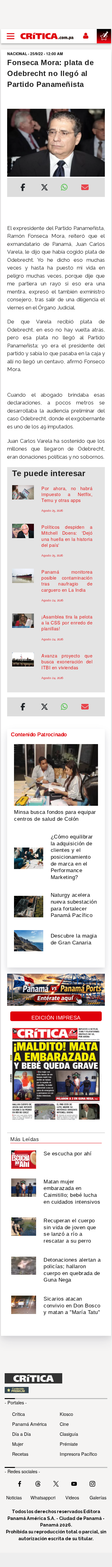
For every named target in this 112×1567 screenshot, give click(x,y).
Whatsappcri (42, 1497)
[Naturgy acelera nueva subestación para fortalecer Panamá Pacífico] (28, 906)
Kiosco (66, 1414)
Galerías (98, 1497)
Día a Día (21, 1434)
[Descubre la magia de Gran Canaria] (28, 940)
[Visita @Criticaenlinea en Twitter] (38, 1482)
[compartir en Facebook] (23, 188)
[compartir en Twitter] (44, 188)
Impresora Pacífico (78, 1453)
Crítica (18, 1414)
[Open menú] (10, 36)
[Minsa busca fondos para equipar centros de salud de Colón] (56, 774)
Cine (64, 1424)
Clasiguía (69, 1434)
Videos (72, 1497)
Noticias (14, 1497)
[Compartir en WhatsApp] (66, 185)
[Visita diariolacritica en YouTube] (74, 1482)
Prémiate (69, 1443)
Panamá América (29, 1424)
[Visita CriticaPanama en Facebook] (19, 1482)
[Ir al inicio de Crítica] (47, 36)
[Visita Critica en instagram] (92, 1482)
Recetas (20, 1453)
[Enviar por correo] (85, 188)
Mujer (17, 1443)
